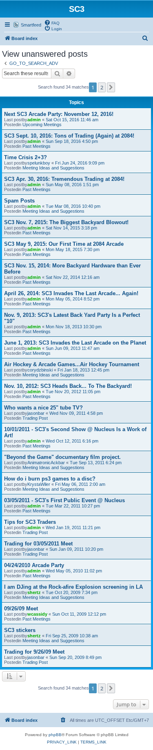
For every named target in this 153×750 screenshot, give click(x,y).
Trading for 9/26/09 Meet (34, 652)
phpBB (55, 734)
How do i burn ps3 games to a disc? (49, 479)
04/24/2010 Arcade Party (34, 565)
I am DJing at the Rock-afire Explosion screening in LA (73, 587)
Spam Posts (19, 201)
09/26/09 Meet (21, 608)
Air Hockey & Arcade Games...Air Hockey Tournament (71, 364)
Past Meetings (36, 146)
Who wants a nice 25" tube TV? (43, 408)
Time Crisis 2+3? (25, 157)
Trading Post (35, 418)
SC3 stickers (19, 630)
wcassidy (37, 614)
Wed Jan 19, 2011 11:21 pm (73, 527)
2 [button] (101, 87)
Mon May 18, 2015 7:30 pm (73, 249)
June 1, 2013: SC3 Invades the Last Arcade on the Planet (75, 343)
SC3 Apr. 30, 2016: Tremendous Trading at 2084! (64, 179)
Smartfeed (31, 24)
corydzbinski (40, 369)
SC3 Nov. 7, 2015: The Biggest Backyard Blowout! (66, 222)
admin (34, 119)
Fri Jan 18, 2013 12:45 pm (83, 369)
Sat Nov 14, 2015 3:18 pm (71, 227)
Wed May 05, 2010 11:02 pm (74, 570)
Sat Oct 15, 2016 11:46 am (72, 119)
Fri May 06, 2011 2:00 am (80, 484)
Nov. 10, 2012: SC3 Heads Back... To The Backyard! (68, 386)
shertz (34, 592)
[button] (111, 87)
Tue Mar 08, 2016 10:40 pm (73, 206)
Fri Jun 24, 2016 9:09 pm (79, 162)
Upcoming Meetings (42, 124)
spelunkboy (38, 162)
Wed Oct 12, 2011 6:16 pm (72, 440)
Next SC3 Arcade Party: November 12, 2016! (58, 114)
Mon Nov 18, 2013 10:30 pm (74, 326)
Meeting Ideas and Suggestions (53, 167)
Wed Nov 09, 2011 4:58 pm (76, 413)
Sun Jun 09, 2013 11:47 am (73, 348)
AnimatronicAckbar (46, 462)
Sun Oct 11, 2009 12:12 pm (79, 614)
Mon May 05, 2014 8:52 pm (73, 298)
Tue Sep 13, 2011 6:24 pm (96, 462)
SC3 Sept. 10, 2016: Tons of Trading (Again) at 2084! (69, 136)
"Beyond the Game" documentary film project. (62, 457)
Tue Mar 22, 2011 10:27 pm (73, 505)
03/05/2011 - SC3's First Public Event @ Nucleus (64, 500)
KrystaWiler (38, 484)
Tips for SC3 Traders (30, 522)
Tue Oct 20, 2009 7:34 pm (72, 592)
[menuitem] (52, 22)
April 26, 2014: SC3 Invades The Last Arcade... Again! (71, 293)
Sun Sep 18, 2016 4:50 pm (72, 141)
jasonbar (35, 413)
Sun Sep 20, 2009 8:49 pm (75, 657)
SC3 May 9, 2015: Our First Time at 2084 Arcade (64, 244)
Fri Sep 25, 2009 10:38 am (72, 635)
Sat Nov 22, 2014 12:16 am (73, 277)
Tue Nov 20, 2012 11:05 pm (73, 391)
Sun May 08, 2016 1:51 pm (72, 184)
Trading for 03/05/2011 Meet (38, 544)
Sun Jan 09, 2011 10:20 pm (76, 549)
